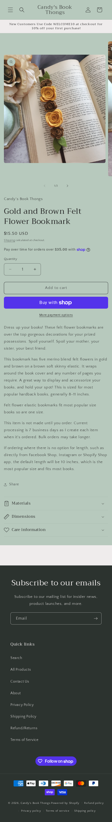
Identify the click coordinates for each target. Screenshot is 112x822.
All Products (20, 670)
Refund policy (94, 803)
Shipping (9, 240)
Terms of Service (24, 740)
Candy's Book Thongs (35, 802)
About (15, 693)
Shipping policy (85, 810)
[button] (10, 10)
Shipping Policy (23, 716)
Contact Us (19, 681)
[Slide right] (67, 186)
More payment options (56, 315)
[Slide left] (44, 186)
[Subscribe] (95, 618)
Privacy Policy (22, 705)
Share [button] (14, 484)
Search (16, 658)
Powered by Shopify (65, 802)
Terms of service (57, 810)
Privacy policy (31, 810)
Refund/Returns (23, 728)
